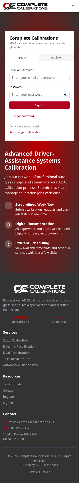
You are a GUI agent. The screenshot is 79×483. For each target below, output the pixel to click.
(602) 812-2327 (18, 428)
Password (15, 87)
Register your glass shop (25, 132)
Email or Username (21, 70)
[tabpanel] (39, 102)
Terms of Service (39, 472)
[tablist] (39, 57)
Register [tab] (56, 57)
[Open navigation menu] (73, 6)
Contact (8, 390)
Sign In (39, 105)
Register (9, 396)
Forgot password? (23, 116)
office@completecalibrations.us (31, 422)
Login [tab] (22, 57)
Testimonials (12, 384)
